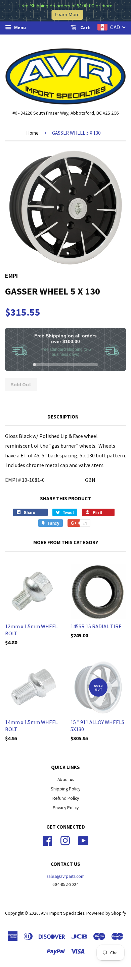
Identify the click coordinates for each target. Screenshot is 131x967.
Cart (84, 27)
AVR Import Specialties (62, 913)
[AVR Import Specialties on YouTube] (83, 840)
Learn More (67, 14)
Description (63, 416)
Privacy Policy (66, 808)
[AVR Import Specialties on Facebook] (47, 840)
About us (65, 779)
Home (32, 133)
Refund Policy (65, 798)
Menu (19, 27)
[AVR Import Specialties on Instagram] (65, 840)
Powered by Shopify (106, 913)
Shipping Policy (65, 789)
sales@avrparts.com (66, 876)
